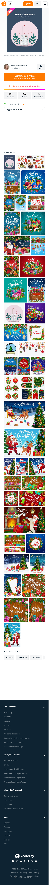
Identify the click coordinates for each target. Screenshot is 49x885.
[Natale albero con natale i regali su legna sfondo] (12, 263)
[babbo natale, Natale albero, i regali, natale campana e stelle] (9, 626)
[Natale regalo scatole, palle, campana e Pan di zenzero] (16, 676)
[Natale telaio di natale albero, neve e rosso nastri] (15, 806)
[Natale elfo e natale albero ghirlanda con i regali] (33, 218)
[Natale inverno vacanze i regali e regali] (16, 353)
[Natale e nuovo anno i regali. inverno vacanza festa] (12, 403)
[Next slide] (39, 878)
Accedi (37, 4)
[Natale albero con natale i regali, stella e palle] (11, 781)
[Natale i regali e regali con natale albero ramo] (16, 288)
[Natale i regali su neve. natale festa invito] (12, 197)
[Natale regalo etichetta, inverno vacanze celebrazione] (16, 548)
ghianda (9, 878)
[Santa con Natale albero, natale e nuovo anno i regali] (12, 643)
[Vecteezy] (3, 3)
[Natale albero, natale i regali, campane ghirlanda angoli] (12, 463)
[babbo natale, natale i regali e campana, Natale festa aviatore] (22, 626)
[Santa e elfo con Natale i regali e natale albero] (24, 697)
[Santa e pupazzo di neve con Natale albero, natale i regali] (29, 856)
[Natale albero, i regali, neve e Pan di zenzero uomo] (14, 426)
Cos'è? (24, 104)
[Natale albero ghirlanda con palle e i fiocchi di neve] (9, 243)
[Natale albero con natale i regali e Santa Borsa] (16, 760)
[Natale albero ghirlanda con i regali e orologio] (11, 329)
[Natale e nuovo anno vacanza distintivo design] (12, 523)
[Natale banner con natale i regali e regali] (24, 243)
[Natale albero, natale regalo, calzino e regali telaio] (15, 660)
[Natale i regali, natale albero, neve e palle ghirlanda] (35, 660)
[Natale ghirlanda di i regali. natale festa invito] (37, 481)
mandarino (22, 878)
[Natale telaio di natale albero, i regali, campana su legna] (16, 831)
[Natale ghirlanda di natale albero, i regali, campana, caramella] (13, 740)
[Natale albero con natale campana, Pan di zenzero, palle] (15, 445)
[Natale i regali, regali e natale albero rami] (15, 377)
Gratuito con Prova (24, 76)
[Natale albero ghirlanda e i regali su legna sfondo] (12, 856)
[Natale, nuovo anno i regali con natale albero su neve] (24, 501)
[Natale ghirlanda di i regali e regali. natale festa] (10, 501)
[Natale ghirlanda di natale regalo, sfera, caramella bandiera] (14, 721)
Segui (41, 68)
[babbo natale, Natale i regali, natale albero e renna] (24, 603)
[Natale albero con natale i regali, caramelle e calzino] (29, 642)
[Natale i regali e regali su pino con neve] (15, 222)
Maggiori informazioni (14, 110)
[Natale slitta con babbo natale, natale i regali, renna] (24, 574)
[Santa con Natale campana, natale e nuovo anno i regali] (17, 310)
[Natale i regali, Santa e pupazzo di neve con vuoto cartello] (28, 782)
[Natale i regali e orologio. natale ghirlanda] (26, 331)
